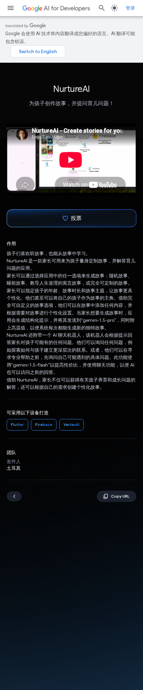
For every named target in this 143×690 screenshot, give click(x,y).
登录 (130, 8)
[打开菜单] (10, 8)
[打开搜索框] (102, 8)
